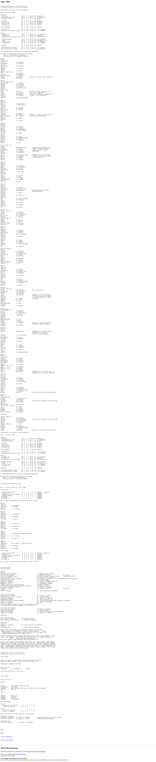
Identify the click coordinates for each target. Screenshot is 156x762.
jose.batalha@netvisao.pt (18, 754)
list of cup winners (7, 739)
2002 (2, 729)
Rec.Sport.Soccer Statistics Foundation (36, 751)
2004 (2, 733)
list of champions (6, 736)
